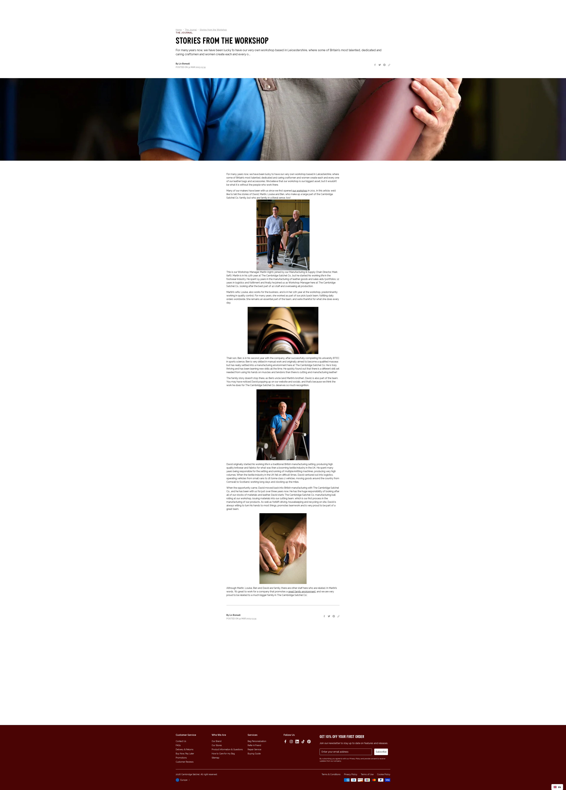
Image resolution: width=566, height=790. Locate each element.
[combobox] (557, 787)
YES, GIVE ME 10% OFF (305, 407)
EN (559, 787)
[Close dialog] (323, 359)
